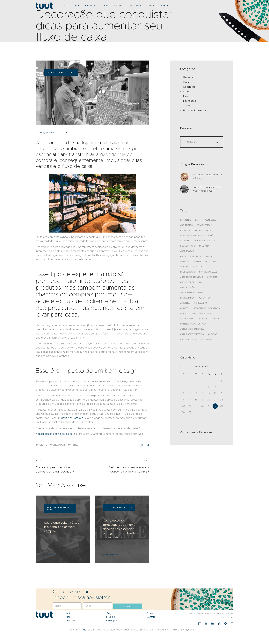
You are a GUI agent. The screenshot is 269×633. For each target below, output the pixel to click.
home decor (188, 282)
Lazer (186, 96)
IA (201, 282)
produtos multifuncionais (196, 313)
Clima (186, 82)
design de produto (191, 256)
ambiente (42, 445)
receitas (202, 318)
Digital (185, 261)
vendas (213, 334)
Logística (205, 298)
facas (184, 266)
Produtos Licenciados (207, 308)
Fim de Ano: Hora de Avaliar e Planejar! (207, 176)
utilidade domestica (192, 329)
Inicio (68, 613)
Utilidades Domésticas (195, 110)
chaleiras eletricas (192, 235)
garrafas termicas (192, 277)
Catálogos (111, 620)
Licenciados (189, 101)
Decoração (42, 132)
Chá (211, 235)
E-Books (110, 617)
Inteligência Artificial (193, 292)
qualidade (187, 318)
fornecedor (188, 272)
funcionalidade (208, 272)
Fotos (150, 613)
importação (188, 287)
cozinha (204, 246)
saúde (216, 318)
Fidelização (200, 266)
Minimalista (201, 303)
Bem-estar (188, 77)
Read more (50, 554)
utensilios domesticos (194, 324)
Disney (197, 261)
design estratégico (72, 418)
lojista (185, 303)
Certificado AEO (205, 230)
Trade (186, 105)
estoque (211, 261)
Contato (151, 617)
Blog (108, 613)
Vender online (189, 339)
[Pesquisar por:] (201, 141)
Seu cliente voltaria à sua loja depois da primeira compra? (61, 527)
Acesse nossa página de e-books (55, 433)
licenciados (188, 298)
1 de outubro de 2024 (118, 507)
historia (212, 277)
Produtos (71, 620)
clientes (186, 240)
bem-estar (211, 220)
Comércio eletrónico (208, 240)
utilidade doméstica (192, 334)
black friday (205, 225)
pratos (185, 308)
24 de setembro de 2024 (58, 508)
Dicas (52, 132)
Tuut (84, 629)
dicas (210, 256)
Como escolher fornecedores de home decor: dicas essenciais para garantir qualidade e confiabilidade (120, 529)
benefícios (187, 225)
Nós (68, 617)
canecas (186, 230)
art (198, 220)
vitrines (73, 445)
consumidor (58, 445)
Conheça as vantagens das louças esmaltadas (207, 189)
